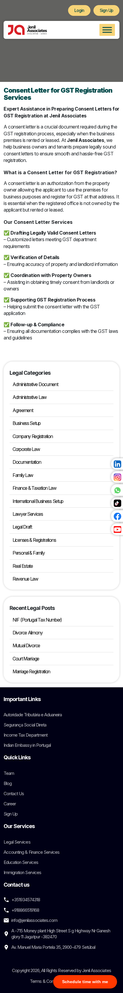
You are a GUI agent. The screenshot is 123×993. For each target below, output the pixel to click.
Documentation (27, 462)
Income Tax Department (25, 735)
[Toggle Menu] (107, 30)
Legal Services (17, 842)
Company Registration (33, 436)
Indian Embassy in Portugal (27, 745)
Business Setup (27, 423)
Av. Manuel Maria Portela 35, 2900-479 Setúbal (53, 947)
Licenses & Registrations (34, 540)
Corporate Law (26, 449)
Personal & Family (28, 553)
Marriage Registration (31, 671)
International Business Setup (38, 501)
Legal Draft (22, 527)
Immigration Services (22, 872)
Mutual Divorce (26, 645)
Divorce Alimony (28, 633)
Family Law (23, 475)
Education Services (21, 862)
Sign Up (106, 10)
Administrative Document (35, 384)
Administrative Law (30, 397)
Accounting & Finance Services (31, 852)
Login (79, 10)
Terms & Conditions (47, 981)
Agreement (23, 410)
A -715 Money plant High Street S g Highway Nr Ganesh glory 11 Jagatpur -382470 (60, 934)
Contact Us (14, 793)
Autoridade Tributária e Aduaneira (33, 714)
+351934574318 (25, 899)
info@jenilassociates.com (34, 920)
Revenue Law (25, 579)
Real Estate (23, 566)
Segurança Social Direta (25, 725)
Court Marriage (26, 659)
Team (9, 773)
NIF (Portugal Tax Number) (37, 620)
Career (10, 804)
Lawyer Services (28, 514)
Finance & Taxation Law (34, 488)
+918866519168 (25, 910)
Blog (8, 783)
